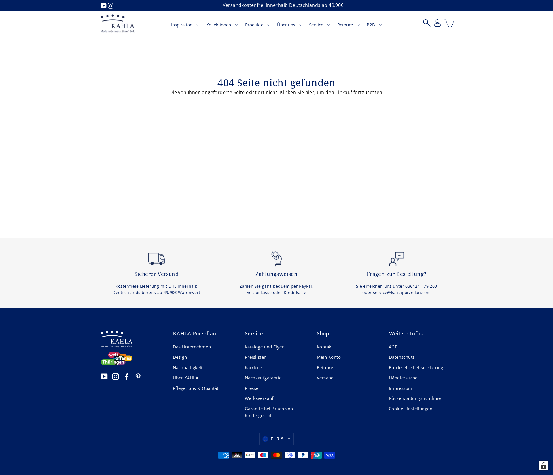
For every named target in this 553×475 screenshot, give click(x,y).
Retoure (345, 25)
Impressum (400, 388)
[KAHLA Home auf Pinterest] (138, 376)
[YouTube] (104, 5)
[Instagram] (110, 5)
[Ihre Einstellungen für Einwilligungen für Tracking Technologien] (543, 465)
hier (310, 92)
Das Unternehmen (192, 347)
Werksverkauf (259, 398)
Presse (251, 388)
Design (180, 357)
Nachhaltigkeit (188, 367)
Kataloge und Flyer (264, 347)
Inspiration (182, 25)
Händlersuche (403, 378)
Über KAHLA (185, 378)
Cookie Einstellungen (410, 408)
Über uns (286, 25)
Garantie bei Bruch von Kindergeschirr (269, 412)
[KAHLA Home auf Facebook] (126, 376)
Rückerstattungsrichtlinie (415, 398)
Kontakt (325, 347)
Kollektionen (219, 25)
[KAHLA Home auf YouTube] (104, 376)
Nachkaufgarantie (263, 378)
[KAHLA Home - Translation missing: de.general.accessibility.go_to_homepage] (118, 23)
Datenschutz (401, 357)
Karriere (253, 367)
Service (316, 25)
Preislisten (255, 357)
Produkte (254, 25)
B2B (371, 25)
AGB (393, 347)
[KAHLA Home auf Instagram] (115, 376)
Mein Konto (329, 357)
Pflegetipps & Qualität (196, 388)
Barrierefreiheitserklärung (416, 367)
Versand (325, 378)
